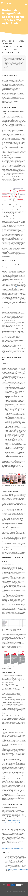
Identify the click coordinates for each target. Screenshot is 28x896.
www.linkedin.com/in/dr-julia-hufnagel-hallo (11, 822)
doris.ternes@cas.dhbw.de (14, 846)
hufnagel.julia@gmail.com (14, 820)
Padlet (17, 286)
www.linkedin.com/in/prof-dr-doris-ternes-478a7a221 (13, 848)
